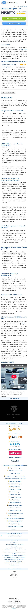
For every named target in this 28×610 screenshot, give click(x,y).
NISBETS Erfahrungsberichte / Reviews (14, 544)
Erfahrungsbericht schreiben (8, 92)
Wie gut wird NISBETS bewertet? (15, 548)
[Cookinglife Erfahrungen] (14, 453)
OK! (21, 605)
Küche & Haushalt (23, 6)
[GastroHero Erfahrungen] (14, 437)
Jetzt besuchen (14, 19)
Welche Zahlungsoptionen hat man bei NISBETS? (15, 555)
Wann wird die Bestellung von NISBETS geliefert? (15, 557)
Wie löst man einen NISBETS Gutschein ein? (14, 563)
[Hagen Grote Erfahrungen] (14, 460)
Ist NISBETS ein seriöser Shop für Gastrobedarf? (15, 550)
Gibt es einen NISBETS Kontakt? (15, 561)
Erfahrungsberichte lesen (14, 23)
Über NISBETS (15, 542)
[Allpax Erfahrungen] (14, 445)
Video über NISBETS (14, 565)
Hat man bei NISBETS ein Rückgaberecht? (14, 559)
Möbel (23, 323)
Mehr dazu (14, 608)
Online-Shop (24, 49)
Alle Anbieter (14, 529)
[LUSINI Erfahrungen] (14, 429)
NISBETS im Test (14, 546)
